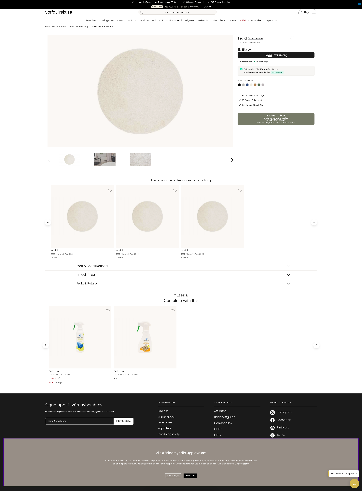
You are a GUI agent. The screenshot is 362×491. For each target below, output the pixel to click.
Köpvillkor (164, 428)
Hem (47, 27)
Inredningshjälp (169, 434)
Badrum (144, 20)
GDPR (218, 429)
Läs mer (275, 69)
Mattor (71, 27)
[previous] (48, 222)
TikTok (281, 435)
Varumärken (255, 20)
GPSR (217, 435)
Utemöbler (90, 20)
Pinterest (283, 427)
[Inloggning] (300, 12)
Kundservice (166, 417)
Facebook (284, 420)
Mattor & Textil (174, 20)
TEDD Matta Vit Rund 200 (101, 27)
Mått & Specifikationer (92, 266)
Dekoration (204, 20)
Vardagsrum (106, 20)
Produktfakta (86, 274)
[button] (181, 6)
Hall (154, 20)
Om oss (163, 411)
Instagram (284, 412)
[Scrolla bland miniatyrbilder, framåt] (231, 160)
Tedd (250, 38)
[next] (314, 222)
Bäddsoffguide (224, 417)
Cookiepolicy (223, 423)
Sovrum (120, 20)
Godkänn (190, 475)
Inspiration (271, 20)
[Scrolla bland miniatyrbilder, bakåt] (49, 160)
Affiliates (220, 411)
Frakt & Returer (87, 283)
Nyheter (232, 20)
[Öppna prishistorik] (59, 378)
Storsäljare (219, 20)
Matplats (133, 20)
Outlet (242, 20)
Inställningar (173, 475)
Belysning (190, 20)
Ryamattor (81, 27)
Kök (161, 20)
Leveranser (165, 422)
